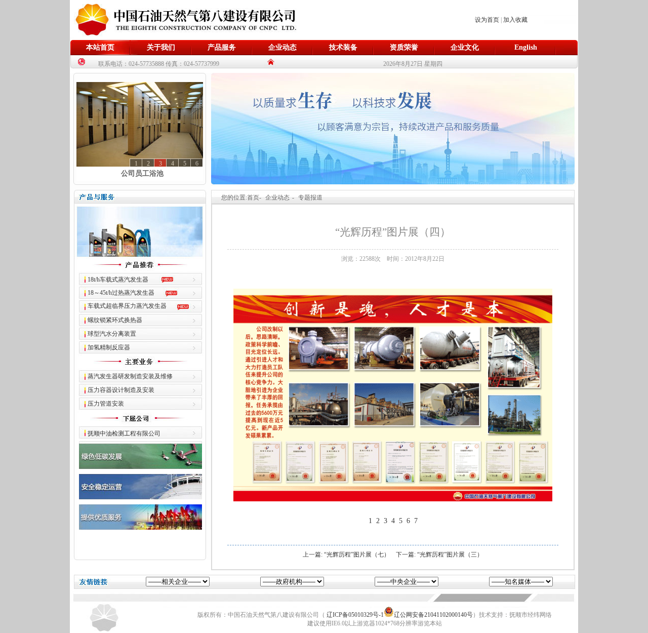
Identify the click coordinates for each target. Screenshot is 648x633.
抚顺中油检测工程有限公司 (124, 433)
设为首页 (487, 19)
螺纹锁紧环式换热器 (115, 320)
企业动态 (282, 47)
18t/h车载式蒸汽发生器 (118, 279)
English (525, 47)
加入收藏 (515, 19)
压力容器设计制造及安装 (121, 389)
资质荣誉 (404, 47)
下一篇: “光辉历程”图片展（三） (439, 554)
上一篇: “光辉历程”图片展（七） (346, 554)
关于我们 (161, 47)
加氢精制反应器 (109, 347)
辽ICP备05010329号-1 (355, 614)
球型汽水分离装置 (112, 333)
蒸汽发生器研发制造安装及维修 (130, 376)
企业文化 (465, 47)
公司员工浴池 (142, 173)
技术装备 (343, 47)
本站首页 (100, 47)
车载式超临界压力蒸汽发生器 (127, 305)
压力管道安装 (106, 403)
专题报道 (310, 197)
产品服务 (222, 47)
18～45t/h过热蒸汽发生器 (121, 292)
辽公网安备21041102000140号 (433, 614)
